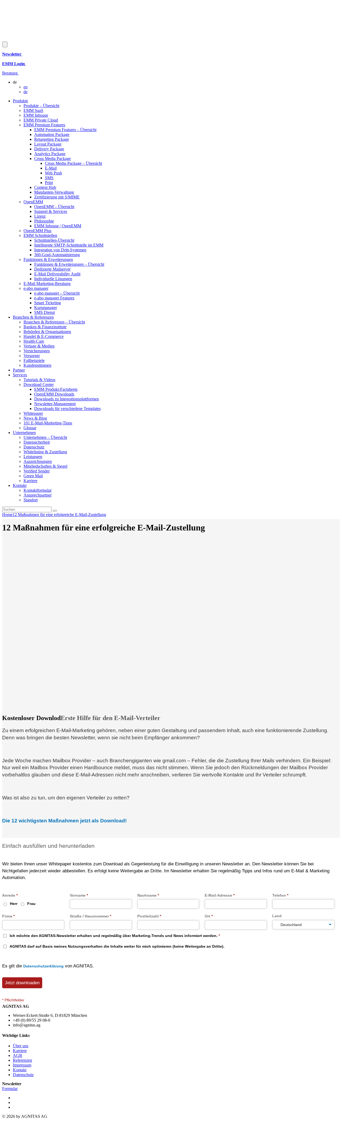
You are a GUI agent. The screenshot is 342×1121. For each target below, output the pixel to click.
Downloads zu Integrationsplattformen (66, 399)
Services (20, 375)
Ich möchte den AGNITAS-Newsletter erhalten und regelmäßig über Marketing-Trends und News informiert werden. (115, 935)
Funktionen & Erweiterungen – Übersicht (69, 264)
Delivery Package (49, 149)
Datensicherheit (37, 442)
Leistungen (33, 456)
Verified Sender (37, 471)
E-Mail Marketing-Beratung (47, 283)
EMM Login (14, 63)
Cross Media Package (52, 158)
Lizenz (40, 216)
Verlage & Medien (39, 346)
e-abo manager (36, 288)
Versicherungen (37, 351)
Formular (10, 1088)
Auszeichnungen (38, 461)
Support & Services (50, 211)
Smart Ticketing (47, 302)
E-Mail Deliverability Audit (57, 274)
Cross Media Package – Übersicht (73, 163)
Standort (31, 500)
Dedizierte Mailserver (52, 269)
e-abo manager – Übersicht (57, 293)
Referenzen (22, 1060)
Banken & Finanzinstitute (45, 327)
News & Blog (35, 418)
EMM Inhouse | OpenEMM (57, 226)
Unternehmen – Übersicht (45, 437)
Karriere (30, 480)
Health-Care (34, 341)
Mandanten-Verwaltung (54, 192)
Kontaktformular (38, 490)
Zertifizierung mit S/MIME (57, 197)
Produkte (20, 101)
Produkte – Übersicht (41, 105)
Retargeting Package (51, 139)
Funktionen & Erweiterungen (48, 259)
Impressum (22, 1065)
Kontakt (19, 485)
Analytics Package (49, 153)
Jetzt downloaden (22, 982)
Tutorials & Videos (39, 379)
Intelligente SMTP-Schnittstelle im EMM (68, 245)
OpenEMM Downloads (54, 394)
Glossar (30, 427)
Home (7, 514)
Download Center (39, 384)
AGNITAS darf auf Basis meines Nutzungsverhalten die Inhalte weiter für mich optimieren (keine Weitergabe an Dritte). (117, 946)
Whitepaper (33, 413)
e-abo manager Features (54, 298)
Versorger (32, 355)
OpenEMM (33, 202)
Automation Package (51, 134)
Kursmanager (45, 307)
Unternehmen (24, 432)
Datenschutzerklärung (43, 966)
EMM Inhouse (36, 115)
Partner (19, 370)
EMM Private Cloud (41, 120)
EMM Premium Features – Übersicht (65, 129)
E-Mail (51, 168)
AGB (17, 1055)
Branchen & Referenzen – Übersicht (54, 322)
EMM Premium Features (44, 125)
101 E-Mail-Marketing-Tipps (48, 423)
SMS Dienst (44, 312)
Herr (13, 903)
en (26, 87)
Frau (31, 903)
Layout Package (47, 144)
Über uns (20, 1046)
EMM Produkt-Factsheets (55, 389)
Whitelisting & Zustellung (45, 452)
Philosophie (44, 221)
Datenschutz (34, 447)
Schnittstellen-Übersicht (54, 240)
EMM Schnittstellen (40, 235)
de (26, 91)
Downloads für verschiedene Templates (67, 408)
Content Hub (45, 187)
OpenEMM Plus (37, 230)
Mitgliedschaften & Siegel (45, 466)
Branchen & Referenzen (33, 317)
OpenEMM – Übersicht (54, 206)
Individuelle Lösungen (53, 278)
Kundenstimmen (37, 365)
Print (49, 182)
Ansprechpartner (38, 495)
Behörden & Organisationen (47, 331)
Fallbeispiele (34, 360)
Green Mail (33, 476)
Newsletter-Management (55, 403)
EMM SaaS (33, 110)
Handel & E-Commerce (44, 336)
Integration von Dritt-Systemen (60, 250)
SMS (49, 177)
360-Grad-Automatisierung (57, 254)
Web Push (53, 173)
